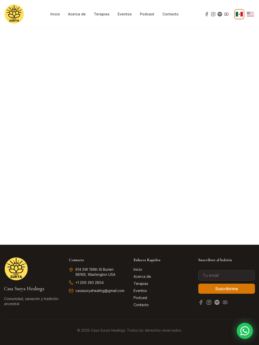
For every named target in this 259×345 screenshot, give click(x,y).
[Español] (239, 14)
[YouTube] (226, 14)
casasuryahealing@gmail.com (99, 290)
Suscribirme (226, 288)
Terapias (102, 14)
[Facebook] (206, 14)
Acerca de (77, 14)
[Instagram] (213, 14)
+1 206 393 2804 (89, 282)
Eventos (125, 14)
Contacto (170, 14)
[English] (250, 14)
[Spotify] (220, 14)
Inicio (55, 14)
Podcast (147, 14)
